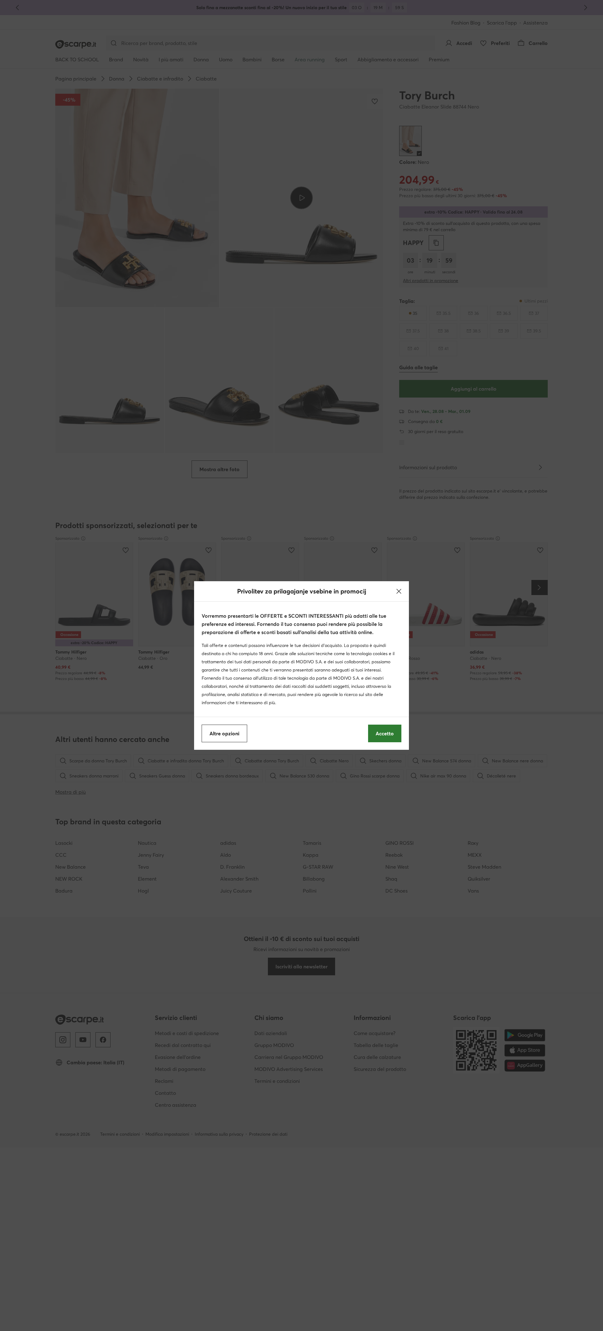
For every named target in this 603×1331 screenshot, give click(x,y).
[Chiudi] (398, 591)
